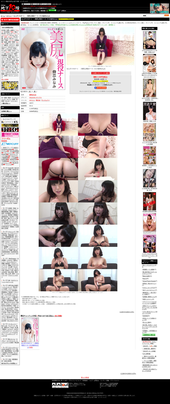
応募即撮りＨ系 (11, 196)
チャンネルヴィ (11, 262)
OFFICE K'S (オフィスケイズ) (10, 199)
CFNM (3, 30)
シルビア (15, 240)
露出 (13, 64)
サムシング (11, 231)
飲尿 (9, 97)
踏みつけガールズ (9, 302)
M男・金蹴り (11, 30)
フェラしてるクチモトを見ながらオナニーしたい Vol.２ (149, 255)
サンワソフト (8, 153)
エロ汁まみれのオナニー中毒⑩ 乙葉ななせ (149, 51)
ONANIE (145, 316)
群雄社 (12, 226)
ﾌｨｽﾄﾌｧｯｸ (8, 72)
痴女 (6, 40)
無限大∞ (6, 327)
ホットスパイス (9, 314)
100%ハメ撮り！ (6, 299)
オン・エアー (9, 189)
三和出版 (4, 235)
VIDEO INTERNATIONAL (9, 148)
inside (15, 203)
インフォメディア (6, 178)
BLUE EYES (8, 309)
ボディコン (7, 64)
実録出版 (11, 235)
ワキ (13, 69)
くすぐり (4, 57)
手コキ (15, 37)
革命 (14, 208)
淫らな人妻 (146, 322)
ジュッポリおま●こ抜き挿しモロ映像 (149, 143)
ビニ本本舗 (7, 294)
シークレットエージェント (9, 239)
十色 (12, 270)
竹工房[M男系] (14, 151)
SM (5, 53)
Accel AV (10, 168)
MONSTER (13, 159)
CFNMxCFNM (5, 238)
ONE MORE (8, 361)
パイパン (8, 69)
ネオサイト (14, 280)
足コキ (7, 101)
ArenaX (16, 173)
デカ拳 (10, 267)
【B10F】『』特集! (150, 346)
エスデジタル (5, 184)
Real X (145, 278)
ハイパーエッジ (7, 287)
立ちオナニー (12, 47)
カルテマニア (12, 210)
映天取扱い (10, 183)
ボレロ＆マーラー (12, 320)
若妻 (13, 42)
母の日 (15, 287)
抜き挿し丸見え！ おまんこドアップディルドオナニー (149, 326)
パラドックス (12, 289)
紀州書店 (8, 213)
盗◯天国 (11, 272)
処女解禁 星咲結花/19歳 (149, 211)
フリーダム (10, 307)
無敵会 (4, 329)
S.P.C (3, 205)
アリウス (6, 171)
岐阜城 (10, 215)
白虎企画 (4, 159)
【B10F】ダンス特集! (149, 351)
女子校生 (7, 32)
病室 (2, 101)
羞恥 (6, 67)
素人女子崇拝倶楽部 (9, 251)
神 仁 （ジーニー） (10, 248)
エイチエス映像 (9, 193)
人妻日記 (15, 297)
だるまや (9, 260)
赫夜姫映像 (4, 211)
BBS (14, 299)
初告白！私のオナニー (149, 283)
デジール (11, 268)
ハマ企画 (13, 158)
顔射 (5, 97)
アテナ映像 (7, 169)
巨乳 (9, 50)
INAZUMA (8, 176)
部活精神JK (10, 300)
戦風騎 (6, 247)
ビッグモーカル (10, 295)
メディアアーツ (7, 330)
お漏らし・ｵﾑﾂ (12, 55)
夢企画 (17, 342)
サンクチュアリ (12, 233)
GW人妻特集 (146, 354)
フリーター (14, 101)
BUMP (11, 292)
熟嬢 (11, 250)
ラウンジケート (13, 347)
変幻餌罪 (9, 317)
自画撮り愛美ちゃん (149, 297)
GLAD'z (12, 216)
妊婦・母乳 (7, 42)
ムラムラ (10, 329)
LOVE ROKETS (6, 349)
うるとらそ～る (11, 179)
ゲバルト (12, 220)
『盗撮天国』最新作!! (149, 348)
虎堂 (13, 273)
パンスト (12, 43)
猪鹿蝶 (15, 176)
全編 (13, 99)
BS (2, 294)
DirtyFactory (12, 258)
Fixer (9, 312)
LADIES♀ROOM (7, 352)
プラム (8, 304)
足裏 (6, 43)
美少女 (3, 33)
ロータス (8, 356)
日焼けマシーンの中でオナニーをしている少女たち (149, 307)
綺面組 (15, 215)
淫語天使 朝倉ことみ (149, 121)
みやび (16, 329)
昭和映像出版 (9, 236)
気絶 (9, 57)
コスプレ (8, 60)
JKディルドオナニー (149, 290)
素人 (16, 32)
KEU (5, 218)
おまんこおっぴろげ (149, 287)
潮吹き (6, 45)
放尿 (15, 53)
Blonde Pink (10, 310)
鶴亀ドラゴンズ (13, 265)
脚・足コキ (4, 38)
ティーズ (9, 164)
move (12, 327)
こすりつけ (8, 48)
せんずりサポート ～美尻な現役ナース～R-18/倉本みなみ (30, 345)
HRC (12, 181)
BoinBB (14, 290)
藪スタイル (11, 339)
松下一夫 (4, 325)
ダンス (11, 67)
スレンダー (10, 70)
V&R (14, 305)
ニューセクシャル (7, 282)
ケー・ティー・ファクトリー (9, 224)
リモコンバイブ (11, 65)
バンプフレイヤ (6, 290)
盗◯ (13, 57)
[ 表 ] (30, 91)
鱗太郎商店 (8, 351)
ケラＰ (9, 221)
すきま (7, 241)
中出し (14, 50)
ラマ (13, 349)
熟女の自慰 (146, 276)
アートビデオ (8, 203)
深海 (2, 241)
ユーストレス (11, 341)
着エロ (14, 72)
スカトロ (10, 53)
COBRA (4, 161)
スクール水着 (9, 62)
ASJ (16, 183)
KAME (10, 208)
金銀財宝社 (4, 216)
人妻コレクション (9, 296)
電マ (16, 67)
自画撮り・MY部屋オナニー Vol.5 (149, 166)
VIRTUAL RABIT (13, 285)
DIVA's (7, 270)
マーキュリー (12, 324)
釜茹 (11, 211)
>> (5, 103)
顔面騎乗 (4, 55)
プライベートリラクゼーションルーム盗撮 (149, 302)
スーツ (9, 99)
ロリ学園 (15, 351)
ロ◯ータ (9, 33)
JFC (16, 236)
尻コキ (12, 38)
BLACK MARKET (6, 305)
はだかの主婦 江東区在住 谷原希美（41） (150, 99)
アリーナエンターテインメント (10, 172)
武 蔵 (16, 327)
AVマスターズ (11, 193)
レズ (12, 52)
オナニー (9, 16)
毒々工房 (8, 273)
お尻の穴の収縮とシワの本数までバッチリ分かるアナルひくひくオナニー (149, 75)
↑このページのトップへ (127, 312)
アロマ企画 (5, 174)
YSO (9, 359)
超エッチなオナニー (149, 265)
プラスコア (14, 304)
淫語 (2, 48)
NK (9, 280)
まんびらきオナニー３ (149, 232)
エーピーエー (9, 186)
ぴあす (16, 292)
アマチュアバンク (9, 190)
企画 (13, 60)
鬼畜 (3, 65)
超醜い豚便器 (5, 263)
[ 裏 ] (35, 91)
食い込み (9, 58)
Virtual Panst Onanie (149, 281)
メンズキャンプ (10, 334)
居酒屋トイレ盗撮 (148, 269)
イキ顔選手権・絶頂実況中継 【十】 (149, 189)
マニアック (11, 325)
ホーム (3, 16)
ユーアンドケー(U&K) (9, 341)
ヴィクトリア (5, 181)
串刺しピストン (147, 299)
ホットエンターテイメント (9, 318)
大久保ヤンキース (6, 198)
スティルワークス (9, 253)
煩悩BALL (4, 292)
